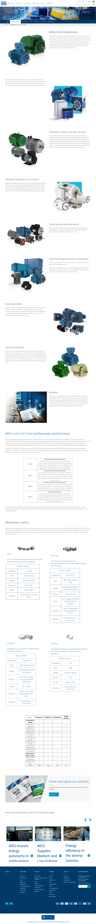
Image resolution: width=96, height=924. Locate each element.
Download (53, 794)
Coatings (36, 21)
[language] (94, 1)
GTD (31, 21)
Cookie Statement (38, 921)
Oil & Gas (51, 876)
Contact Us (66, 876)
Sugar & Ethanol (52, 890)
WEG (3, 3)
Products (19, 3)
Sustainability (22, 888)
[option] (19, 842)
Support (49, 3)
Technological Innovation (25, 886)
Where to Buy (66, 878)
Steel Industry (52, 880)
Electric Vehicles (52, 896)
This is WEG (22, 876)
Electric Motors (37, 876)
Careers (82, 1)
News (78, 1)
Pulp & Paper (51, 894)
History (21, 880)
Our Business (23, 890)
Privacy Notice (30, 921)
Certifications (22, 892)
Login (90, 1)
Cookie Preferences (49, 917)
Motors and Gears (15, 21)
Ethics (42, 3)
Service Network (67, 880)
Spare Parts (36, 891)
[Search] (93, 4)
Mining (50, 892)
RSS (52, 921)
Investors (36, 3)
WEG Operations (23, 884)
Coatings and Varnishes (39, 889)
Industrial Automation (39, 885)
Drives (35, 881)
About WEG (10, 3)
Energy (50, 886)
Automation (25, 21)
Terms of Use (47, 921)
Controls (36, 883)
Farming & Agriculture (53, 888)
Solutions (27, 3)
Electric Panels (37, 887)
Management (22, 882)
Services (43, 21)
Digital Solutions (51, 21)
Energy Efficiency (52, 884)
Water (50, 882)
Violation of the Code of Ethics (70, 882)
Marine (50, 878)
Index (7, 21)
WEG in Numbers (23, 878)
